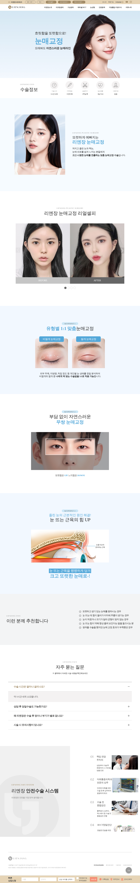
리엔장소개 (48, 7)
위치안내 (116, 879)
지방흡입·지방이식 (115, 7)
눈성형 (92, 7)
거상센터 (71, 7)
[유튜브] (127, 2)
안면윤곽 (102, 7)
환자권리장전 (109, 865)
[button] (122, 251)
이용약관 (118, 865)
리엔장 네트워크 (16, 2)
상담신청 (93, 879)
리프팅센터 (60, 7)
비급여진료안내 (127, 865)
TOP (128, 871)
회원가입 (111, 2)
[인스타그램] (131, 2)
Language (118, 2)
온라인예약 (128, 879)
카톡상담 (105, 879)
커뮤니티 (129, 7)
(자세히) (84, 880)
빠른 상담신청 (12, 879)
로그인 (104, 2)
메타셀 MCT (82, 7)
